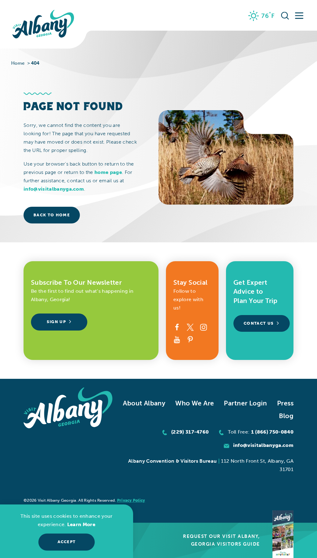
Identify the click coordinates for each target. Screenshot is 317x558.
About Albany (144, 403)
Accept (67, 541)
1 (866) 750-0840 (272, 432)
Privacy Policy (131, 500)
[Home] (43, 24)
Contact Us (259, 323)
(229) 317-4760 (190, 432)
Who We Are (194, 403)
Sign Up (56, 321)
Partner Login (245, 403)
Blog (286, 416)
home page (108, 172)
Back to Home (51, 215)
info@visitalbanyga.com (54, 189)
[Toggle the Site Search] (285, 15)
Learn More (81, 524)
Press (285, 403)
